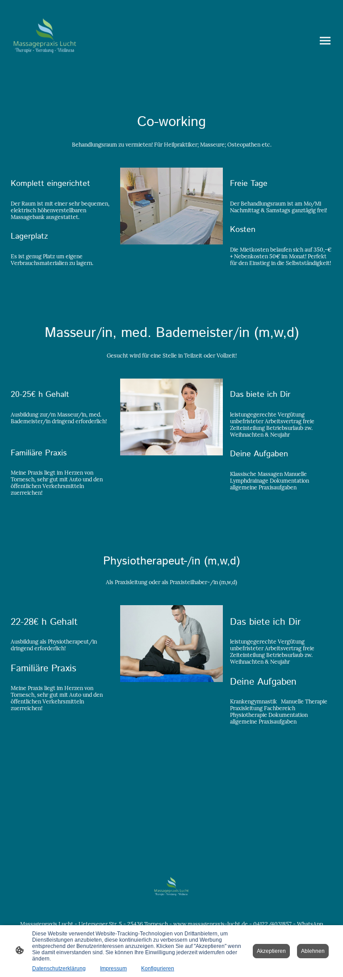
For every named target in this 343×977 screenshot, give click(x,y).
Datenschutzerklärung (59, 968)
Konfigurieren (157, 968)
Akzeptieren (271, 951)
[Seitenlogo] (45, 41)
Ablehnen (313, 951)
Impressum (113, 968)
